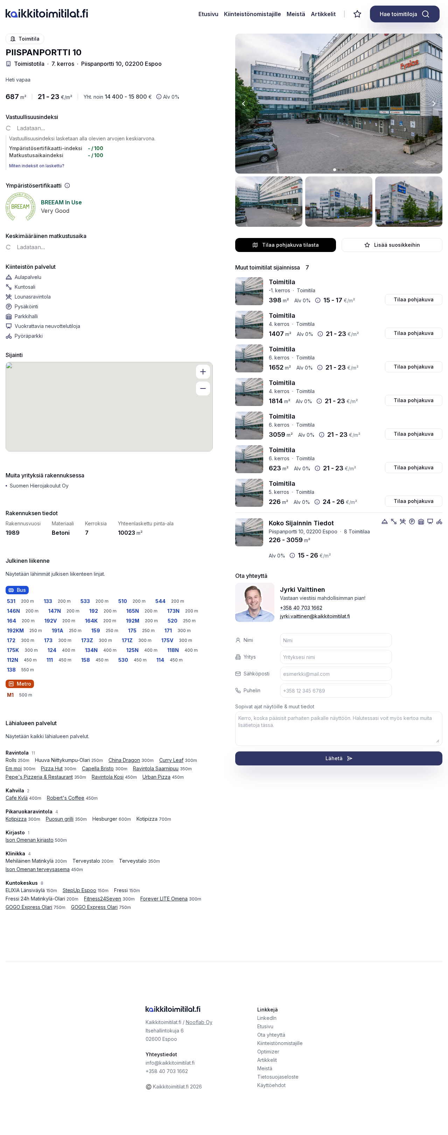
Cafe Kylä (17, 798)
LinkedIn (266, 1018)
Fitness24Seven (102, 899)
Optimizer (268, 1052)
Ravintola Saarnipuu (155, 768)
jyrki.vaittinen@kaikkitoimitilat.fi (315, 616)
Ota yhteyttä (271, 1035)
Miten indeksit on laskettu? (36, 165)
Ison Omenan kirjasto (30, 840)
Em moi (14, 768)
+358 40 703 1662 (301, 608)
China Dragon (124, 760)
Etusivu (208, 13)
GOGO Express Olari (29, 907)
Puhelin (252, 690)
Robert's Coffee (65, 798)
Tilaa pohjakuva (414, 299)
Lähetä (334, 758)
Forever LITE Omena (164, 899)
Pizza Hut (52, 768)
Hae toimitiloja (398, 13)
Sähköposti (257, 674)
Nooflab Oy (199, 1022)
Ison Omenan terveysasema (38, 869)
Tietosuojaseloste (278, 1077)
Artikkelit (323, 13)
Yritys (250, 657)
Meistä (296, 13)
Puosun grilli (60, 819)
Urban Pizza (156, 777)
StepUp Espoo (79, 890)
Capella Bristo (98, 768)
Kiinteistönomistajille (252, 13)
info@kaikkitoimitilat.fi (170, 1063)
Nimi (248, 640)
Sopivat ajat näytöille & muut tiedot (274, 706)
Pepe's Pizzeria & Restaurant (39, 777)
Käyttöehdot (271, 1085)
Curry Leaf (171, 760)
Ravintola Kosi (108, 777)
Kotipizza (16, 819)
